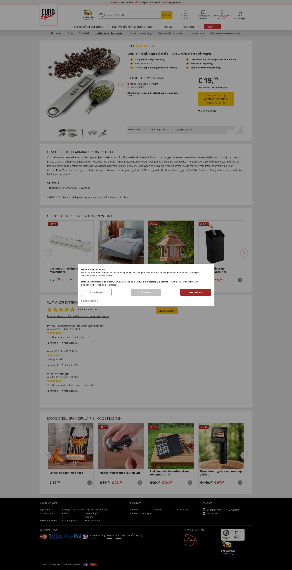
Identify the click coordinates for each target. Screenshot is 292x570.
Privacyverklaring (89, 301)
